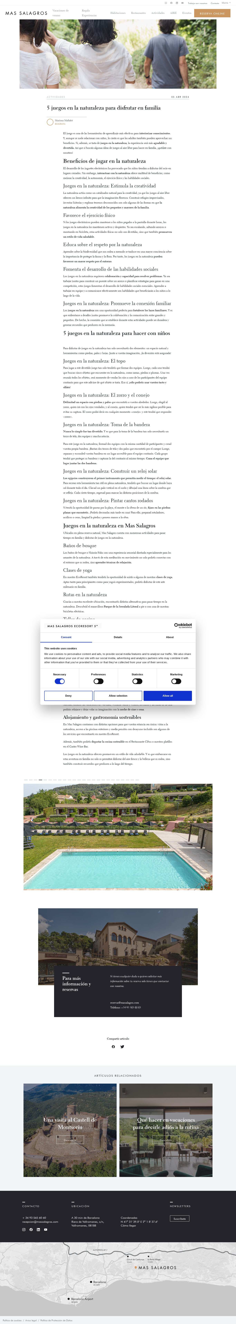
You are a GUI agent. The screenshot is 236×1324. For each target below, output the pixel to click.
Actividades (158, 13)
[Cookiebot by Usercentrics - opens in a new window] (177, 625)
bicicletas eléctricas (73, 611)
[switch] (98, 681)
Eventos (186, 13)
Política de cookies (12, 1320)
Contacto (215, 2)
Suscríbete (180, 1218)
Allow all (168, 695)
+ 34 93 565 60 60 (34, 1217)
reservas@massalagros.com (124, 1002)
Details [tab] (118, 637)
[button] (165, 840)
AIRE (173, 13)
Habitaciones (118, 13)
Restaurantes (138, 13)
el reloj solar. (164, 478)
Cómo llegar (128, 1225)
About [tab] (170, 637)
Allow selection (118, 695)
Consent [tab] (66, 637)
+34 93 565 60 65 (131, 1007)
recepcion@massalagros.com (40, 1221)
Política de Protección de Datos (56, 1320)
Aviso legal (31, 1320)
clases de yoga (164, 577)
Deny (68, 695)
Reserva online (212, 13)
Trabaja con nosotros (197, 2)
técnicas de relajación (118, 562)
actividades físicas (104, 232)
